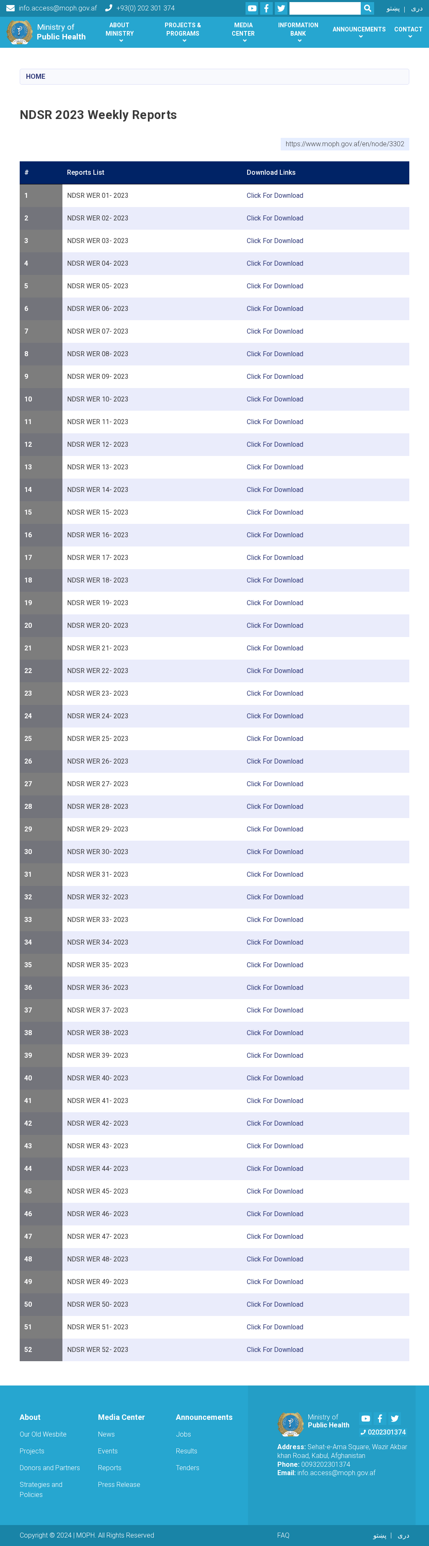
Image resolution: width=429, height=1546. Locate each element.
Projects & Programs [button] (183, 29)
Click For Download (275, 195)
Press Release (119, 1485)
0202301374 (387, 1432)
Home (35, 76)
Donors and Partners (50, 1468)
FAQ (283, 1535)
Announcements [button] (359, 29)
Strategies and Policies (41, 1490)
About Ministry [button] (120, 29)
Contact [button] (408, 29)
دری (417, 8)
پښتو (393, 8)
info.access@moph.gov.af (58, 8)
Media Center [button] (243, 29)
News (106, 1434)
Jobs (183, 1434)
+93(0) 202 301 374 (145, 8)
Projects (32, 1451)
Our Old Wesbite (43, 1434)
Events (108, 1451)
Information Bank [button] (298, 29)
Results (186, 1451)
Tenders (187, 1468)
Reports (109, 1468)
